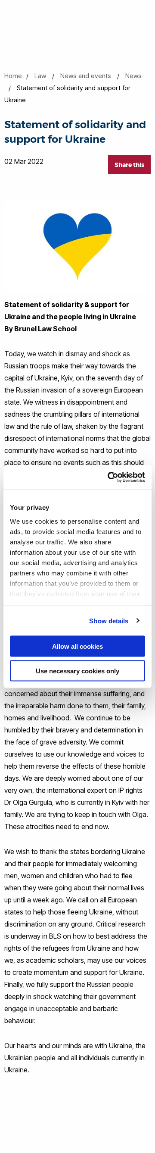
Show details (108, 620)
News (133, 76)
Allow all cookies (77, 646)
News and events (85, 76)
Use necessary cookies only (77, 670)
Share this (129, 165)
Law (40, 76)
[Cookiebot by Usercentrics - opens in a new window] (109, 477)
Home (13, 76)
